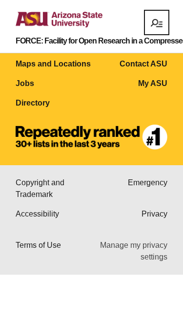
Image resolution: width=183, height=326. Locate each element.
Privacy (154, 214)
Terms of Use (38, 245)
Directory (33, 103)
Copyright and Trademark (40, 188)
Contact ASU (143, 64)
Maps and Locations (53, 64)
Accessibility (37, 214)
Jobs (25, 83)
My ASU (152, 83)
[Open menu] (156, 22)
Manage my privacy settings (133, 251)
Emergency (147, 182)
